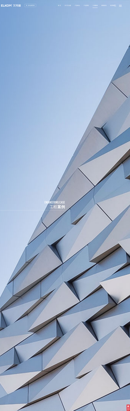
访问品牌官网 (31, 5)
